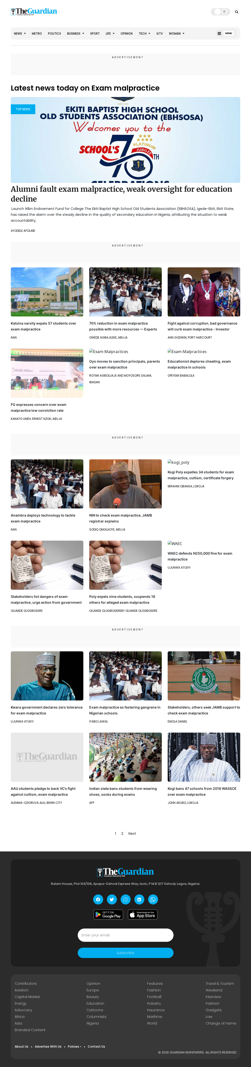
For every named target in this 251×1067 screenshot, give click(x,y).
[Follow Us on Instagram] (126, 899)
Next (132, 833)
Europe (93, 990)
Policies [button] (73, 1046)
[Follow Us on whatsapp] (153, 899)
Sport (95, 33)
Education (95, 1003)
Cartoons (95, 1010)
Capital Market (27, 996)
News (18, 33)
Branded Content (30, 1029)
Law (209, 1016)
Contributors (26, 983)
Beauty (93, 996)
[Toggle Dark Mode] (220, 11)
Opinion (127, 33)
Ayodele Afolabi (23, 231)
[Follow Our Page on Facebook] (98, 899)
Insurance (156, 1010)
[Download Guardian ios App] (142, 914)
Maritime (154, 1016)
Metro (37, 33)
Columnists (96, 1016)
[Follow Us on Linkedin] (139, 899)
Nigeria (93, 1023)
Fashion (154, 990)
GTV (159, 33)
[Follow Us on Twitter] (112, 899)
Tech (143, 33)
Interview (213, 996)
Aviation (21, 990)
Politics (54, 33)
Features (155, 983)
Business (74, 33)
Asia (18, 1023)
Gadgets (214, 1010)
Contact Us (96, 1046)
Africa (20, 1016)
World (152, 1023)
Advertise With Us (48, 1046)
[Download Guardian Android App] (108, 914)
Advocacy (23, 1010)
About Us (21, 1046)
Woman (175, 33)
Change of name (221, 1023)
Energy (20, 1003)
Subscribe (125, 952)
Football (154, 996)
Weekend (214, 990)
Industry (154, 1003)
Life (109, 33)
